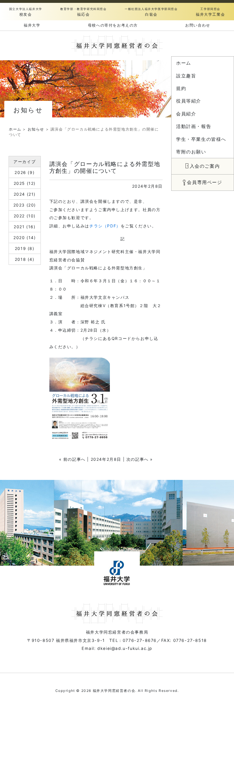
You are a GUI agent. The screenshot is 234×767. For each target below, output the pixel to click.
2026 (20, 172)
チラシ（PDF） (105, 225)
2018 (20, 259)
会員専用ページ (204, 182)
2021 (19, 226)
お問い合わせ (197, 25)
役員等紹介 (188, 101)
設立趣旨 (186, 76)
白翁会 (151, 12)
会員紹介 (186, 114)
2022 (19, 215)
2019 (20, 248)
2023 (19, 205)
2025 (19, 183)
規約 (181, 88)
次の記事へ (137, 459)
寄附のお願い (191, 152)
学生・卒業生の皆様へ (201, 139)
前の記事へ (74, 459)
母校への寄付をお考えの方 (113, 25)
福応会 (83, 12)
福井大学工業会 (210, 12)
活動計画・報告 (193, 126)
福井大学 (32, 25)
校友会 (25, 12)
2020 (19, 237)
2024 (19, 194)
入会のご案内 (205, 166)
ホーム (183, 63)
